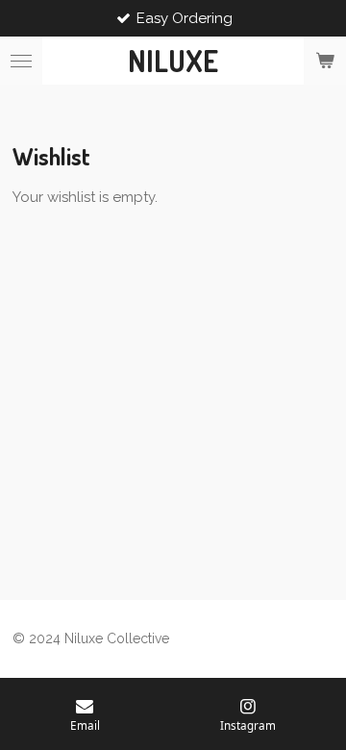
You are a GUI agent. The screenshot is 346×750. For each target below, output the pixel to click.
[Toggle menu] (21, 61)
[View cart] (325, 61)
